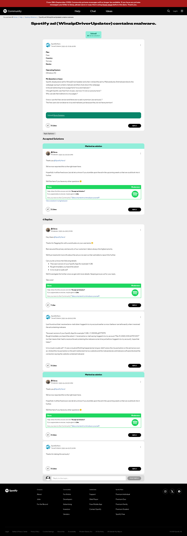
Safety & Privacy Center (19, 532)
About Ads (60, 532)
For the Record (42, 504)
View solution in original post (56, 201)
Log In (175, 11)
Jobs (39, 499)
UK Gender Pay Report (114, 532)
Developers (67, 499)
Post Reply (134, 478)
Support (92, 494)
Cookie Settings (48, 532)
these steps (107, 4)
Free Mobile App (95, 504)
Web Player (93, 499)
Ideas (109, 11)
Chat (93, 11)
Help (77, 11)
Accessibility (72, 532)
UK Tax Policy (100, 532)
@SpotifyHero (59, 160)
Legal (7, 532)
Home (15, 17)
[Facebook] (179, 491)
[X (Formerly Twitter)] (172, 491)
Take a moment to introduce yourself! (85, 197)
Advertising (67, 504)
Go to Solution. (59, 115)
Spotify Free (120, 514)
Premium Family (122, 504)
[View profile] (48, 45)
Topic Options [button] (49, 133)
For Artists (67, 494)
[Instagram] (165, 491)
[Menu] (182, 11)
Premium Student (122, 509)
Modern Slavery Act (85, 532)
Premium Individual (123, 494)
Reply (134, 126)
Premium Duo (121, 499)
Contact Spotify (95, 509)
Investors (66, 509)
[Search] (168, 11)
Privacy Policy (35, 532)
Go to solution (94, 35)
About (39, 494)
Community (15, 11)
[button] (140, 45)
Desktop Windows (31, 17)
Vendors (66, 514)
